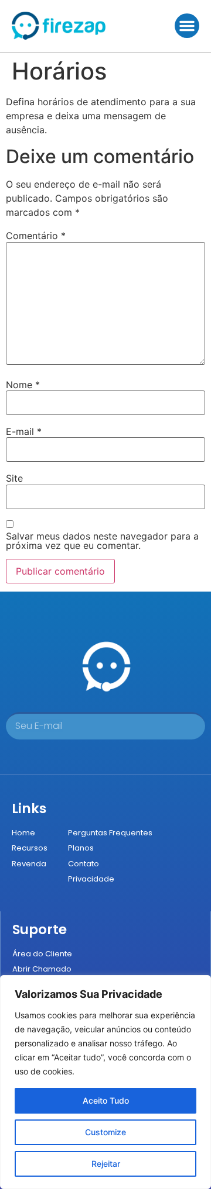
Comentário (36, 235)
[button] (187, 25)
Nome (23, 384)
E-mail (24, 431)
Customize (105, 1132)
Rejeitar (105, 1164)
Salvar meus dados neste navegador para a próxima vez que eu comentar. (102, 540)
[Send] (178, 725)
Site (14, 478)
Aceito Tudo (106, 1100)
